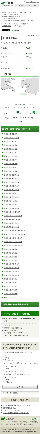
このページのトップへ (21, 400)
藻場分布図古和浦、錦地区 (13, 238)
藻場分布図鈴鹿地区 (10, 145)
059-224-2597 (14, 330)
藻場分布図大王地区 (10, 204)
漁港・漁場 (12, 14)
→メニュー (31, 68)
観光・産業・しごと (25, 12)
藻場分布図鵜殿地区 (10, 294)
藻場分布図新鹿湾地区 (11, 275)
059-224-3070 (10, 424)
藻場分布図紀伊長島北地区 (13, 242)
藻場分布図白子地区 (10, 149)
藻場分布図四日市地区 (11, 138)
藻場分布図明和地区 (10, 164)
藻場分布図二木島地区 (11, 271)
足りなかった (9, 360)
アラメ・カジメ (8, 53)
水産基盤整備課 (6, 26)
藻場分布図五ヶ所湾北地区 (13, 216)
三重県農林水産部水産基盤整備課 (15, 304)
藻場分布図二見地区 (10, 171)
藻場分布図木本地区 (10, 282)
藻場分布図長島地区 (10, 134)
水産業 (4, 14)
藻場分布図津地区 (10, 153)
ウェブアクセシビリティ (11, 410)
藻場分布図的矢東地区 (11, 197)
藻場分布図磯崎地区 (10, 279)
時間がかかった (10, 382)
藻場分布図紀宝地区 (10, 290)
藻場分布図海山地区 (10, 260)
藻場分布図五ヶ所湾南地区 (13, 219)
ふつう (7, 358)
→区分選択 (6, 68)
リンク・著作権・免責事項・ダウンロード (17, 405)
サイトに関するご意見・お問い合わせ (16, 413)
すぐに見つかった (11, 377)
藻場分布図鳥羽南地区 (11, 190)
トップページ (12, 12)
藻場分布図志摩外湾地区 (12, 212)
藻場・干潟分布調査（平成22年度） (12, 16)
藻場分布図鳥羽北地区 (11, 182)
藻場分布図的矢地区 (10, 193)
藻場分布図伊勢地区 (10, 167)
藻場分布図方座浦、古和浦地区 (14, 234)
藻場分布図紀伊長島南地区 (13, 245)
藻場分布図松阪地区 (10, 160)
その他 (5, 63)
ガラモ (29, 53)
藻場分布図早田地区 (10, 257)
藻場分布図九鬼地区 (10, 253)
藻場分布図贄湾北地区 (11, 223)
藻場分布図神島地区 (10, 178)
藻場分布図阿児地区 (10, 201)
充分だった (8, 355)
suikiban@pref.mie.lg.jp (22, 335)
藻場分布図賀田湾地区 (11, 268)
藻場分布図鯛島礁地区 (11, 186)
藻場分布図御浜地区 (10, 286)
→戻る (20, 122)
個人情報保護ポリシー (10, 408)
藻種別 (5, 48)
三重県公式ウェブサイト (7, 4)
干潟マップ (8, 297)
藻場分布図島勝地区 (10, 249)
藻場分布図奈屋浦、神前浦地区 (14, 231)
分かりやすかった (11, 366)
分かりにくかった (11, 371)
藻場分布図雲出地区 (10, 156)
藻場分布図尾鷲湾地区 (11, 264)
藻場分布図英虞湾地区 (8, 18)
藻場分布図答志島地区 (11, 175)
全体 (28, 48)
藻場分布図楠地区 (10, 141)
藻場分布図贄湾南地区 (11, 227)
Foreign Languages (32, 2)
